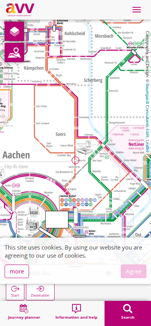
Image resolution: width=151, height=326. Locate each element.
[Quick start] (14, 31)
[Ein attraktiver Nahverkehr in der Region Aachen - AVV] (20, 9)
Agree (133, 271)
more (17, 271)
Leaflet (147, 146)
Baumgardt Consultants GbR (147, 110)
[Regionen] (14, 52)
